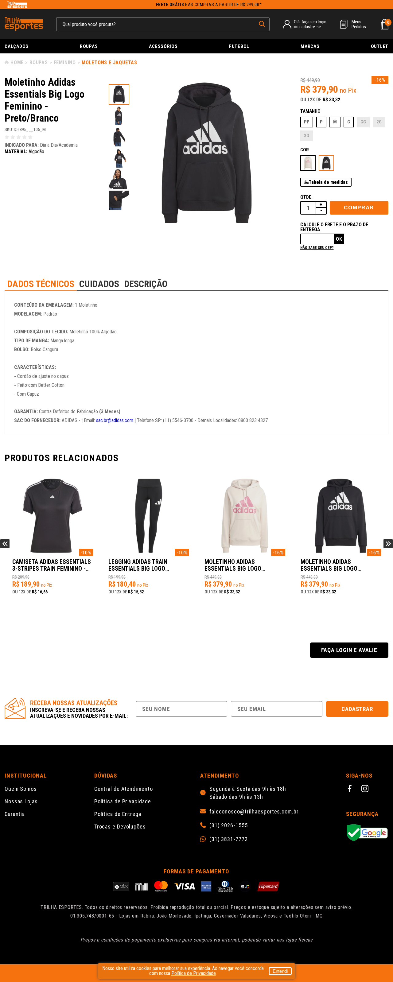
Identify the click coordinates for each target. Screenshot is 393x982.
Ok (339, 239)
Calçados (17, 46)
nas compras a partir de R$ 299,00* (209, 4)
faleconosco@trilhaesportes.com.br (254, 812)
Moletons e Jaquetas (109, 62)
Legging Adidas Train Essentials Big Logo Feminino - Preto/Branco (143, 565)
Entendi (280, 971)
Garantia (15, 814)
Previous (5, 543)
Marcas (310, 46)
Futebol (239, 46)
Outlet (380, 46)
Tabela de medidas (328, 182)
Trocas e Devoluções (120, 826)
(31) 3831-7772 (228, 839)
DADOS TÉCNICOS (40, 283)
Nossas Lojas (21, 801)
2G (379, 122)
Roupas (89, 46)
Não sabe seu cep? (317, 248)
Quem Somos (21, 789)
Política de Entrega (117, 814)
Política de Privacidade (122, 801)
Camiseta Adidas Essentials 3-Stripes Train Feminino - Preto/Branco (51, 565)
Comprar (359, 208)
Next (388, 543)
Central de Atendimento (123, 789)
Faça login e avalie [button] (349, 650)
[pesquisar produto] (262, 24)
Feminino (65, 62)
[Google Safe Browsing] (367, 833)
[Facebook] (350, 789)
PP (306, 122)
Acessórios (163, 46)
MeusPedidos (359, 24)
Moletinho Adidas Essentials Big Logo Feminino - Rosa (232, 565)
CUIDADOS (99, 283)
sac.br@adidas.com (114, 420)
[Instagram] (366, 789)
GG (363, 122)
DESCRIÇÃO (146, 283)
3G (306, 135)
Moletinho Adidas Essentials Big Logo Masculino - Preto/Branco (338, 565)
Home (17, 62)
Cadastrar (357, 708)
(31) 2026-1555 (228, 825)
